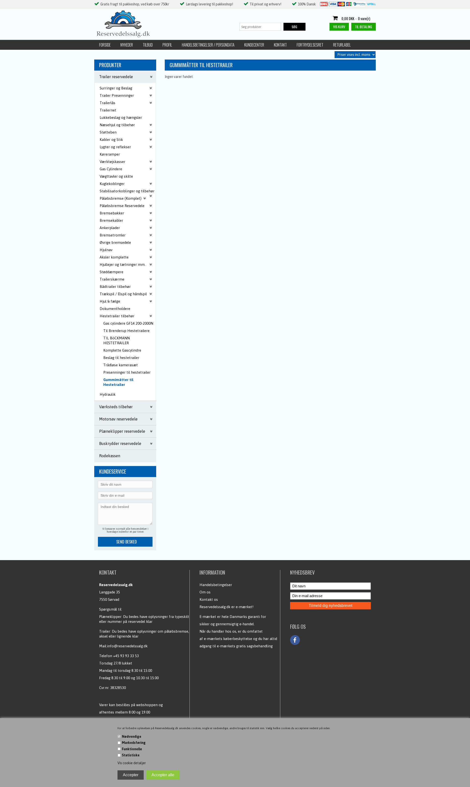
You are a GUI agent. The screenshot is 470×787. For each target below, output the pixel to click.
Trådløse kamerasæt (120, 365)
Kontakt (280, 45)
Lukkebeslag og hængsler (121, 117)
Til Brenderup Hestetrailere (126, 331)
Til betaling (363, 26)
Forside (105, 45)
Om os (205, 592)
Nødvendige (131, 736)
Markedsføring (134, 743)
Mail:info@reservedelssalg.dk (123, 646)
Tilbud (148, 45)
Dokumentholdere (115, 309)
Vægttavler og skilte (116, 176)
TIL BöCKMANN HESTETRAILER (116, 340)
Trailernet (108, 110)
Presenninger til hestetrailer (127, 372)
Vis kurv (339, 26)
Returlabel (342, 45)
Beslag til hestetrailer (121, 358)
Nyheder (126, 45)
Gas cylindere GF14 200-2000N (128, 323)
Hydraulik (108, 394)
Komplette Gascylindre (122, 350)
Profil (167, 45)
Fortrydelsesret (310, 45)
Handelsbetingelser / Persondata (208, 45)
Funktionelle (132, 749)
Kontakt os (209, 599)
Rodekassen (109, 456)
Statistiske (131, 755)
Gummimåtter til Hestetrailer (118, 382)
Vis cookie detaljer (132, 763)
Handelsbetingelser (216, 585)
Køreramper (110, 154)
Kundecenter (254, 45)
